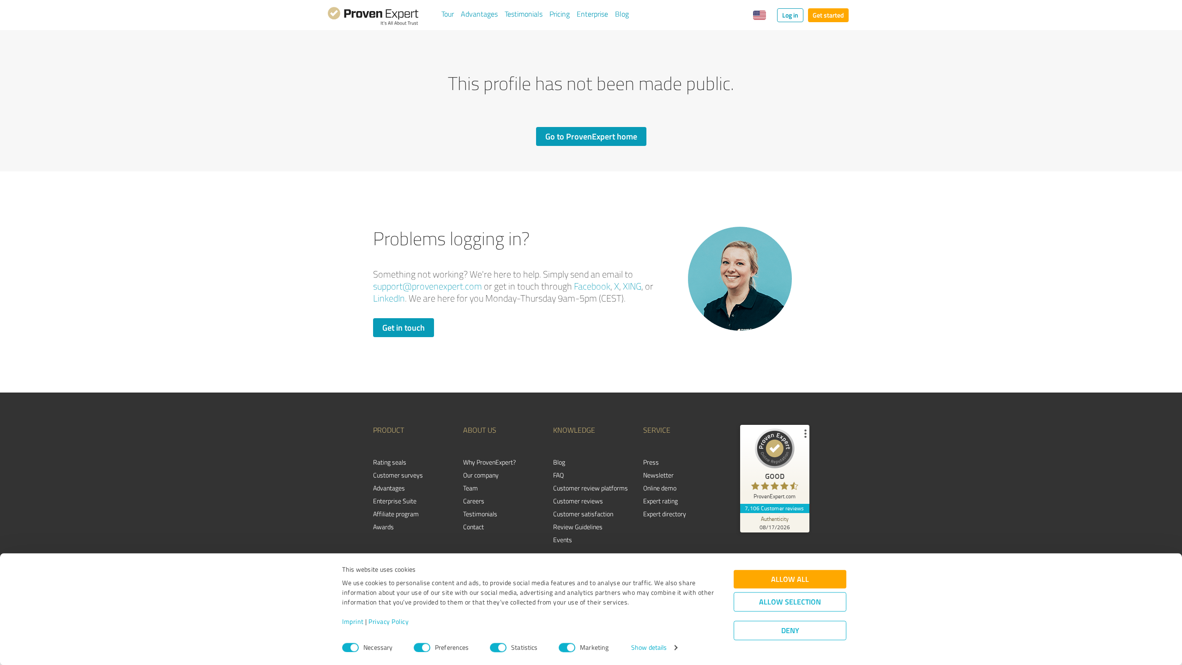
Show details (649, 647)
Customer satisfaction (583, 513)
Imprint (353, 621)
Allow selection (790, 602)
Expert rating (660, 500)
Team (470, 488)
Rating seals (389, 462)
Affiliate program (396, 513)
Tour (447, 14)
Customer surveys (398, 475)
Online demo (659, 488)
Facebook (592, 286)
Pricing (559, 14)
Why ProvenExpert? (489, 462)
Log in (790, 15)
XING (632, 286)
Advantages (479, 14)
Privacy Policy (388, 621)
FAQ (558, 475)
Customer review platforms (590, 488)
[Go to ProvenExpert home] (373, 17)
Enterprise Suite (394, 500)
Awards (383, 526)
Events (562, 539)
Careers (473, 500)
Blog (622, 14)
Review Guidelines (578, 526)
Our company (481, 475)
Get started (828, 15)
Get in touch (403, 327)
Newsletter (658, 475)
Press (651, 462)
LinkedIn (389, 298)
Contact (473, 526)
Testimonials (524, 14)
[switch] (422, 647)
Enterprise (592, 14)
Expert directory (664, 513)
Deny (790, 630)
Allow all (790, 579)
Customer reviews (578, 500)
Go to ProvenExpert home (591, 136)
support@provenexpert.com (427, 286)
